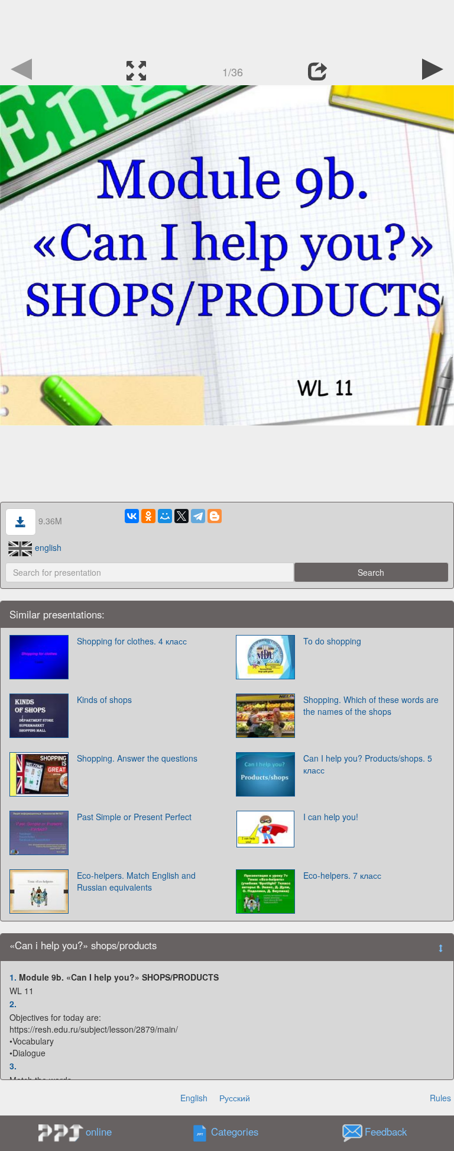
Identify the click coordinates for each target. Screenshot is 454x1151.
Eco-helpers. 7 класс (342, 875)
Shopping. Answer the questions (137, 758)
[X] (181, 516)
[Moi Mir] (165, 516)
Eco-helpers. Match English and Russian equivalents (136, 881)
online (99, 1131)
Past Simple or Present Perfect (134, 817)
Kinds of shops (104, 699)
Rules (440, 1098)
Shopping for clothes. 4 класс (132, 641)
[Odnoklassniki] (148, 516)
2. (13, 1004)
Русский (234, 1098)
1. (13, 977)
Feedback (386, 1131)
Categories (234, 1131)
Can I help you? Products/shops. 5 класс (367, 764)
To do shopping (332, 641)
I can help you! (330, 817)
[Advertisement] (227, 26)
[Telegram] (198, 516)
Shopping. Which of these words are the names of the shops (371, 705)
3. (13, 1066)
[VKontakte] (132, 516)
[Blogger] (214, 516)
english (48, 547)
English (193, 1098)
